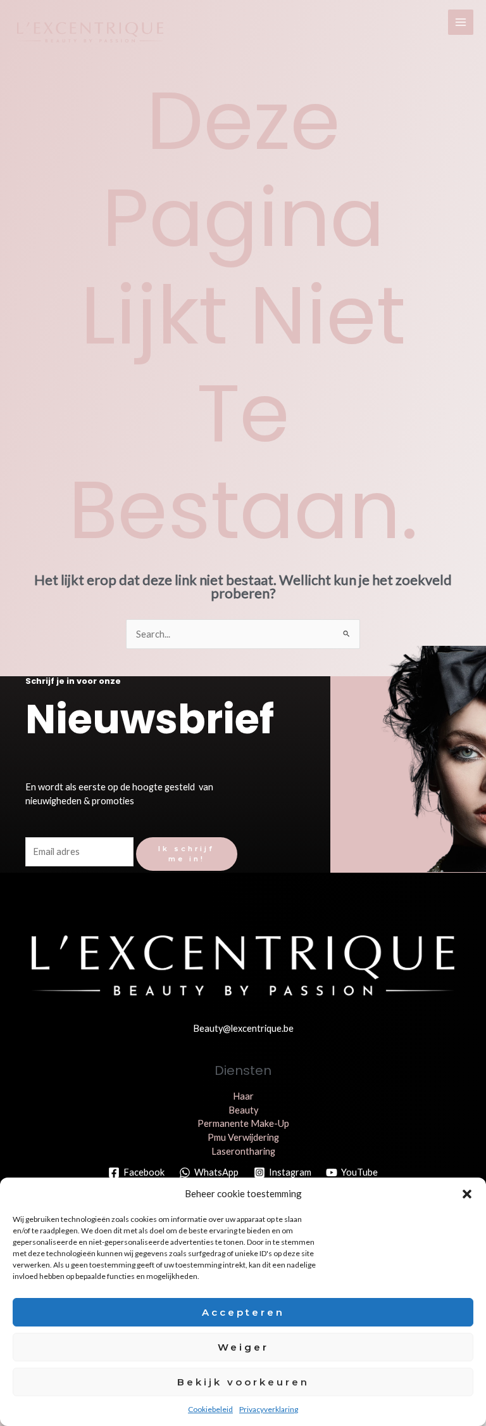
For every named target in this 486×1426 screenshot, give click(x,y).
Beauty (243, 1110)
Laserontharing (243, 1151)
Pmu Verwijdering (243, 1137)
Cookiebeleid (210, 1409)
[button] (467, 1194)
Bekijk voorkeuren (243, 1382)
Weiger (243, 1347)
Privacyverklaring (268, 1409)
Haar (243, 1096)
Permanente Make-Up (243, 1123)
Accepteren (243, 1312)
